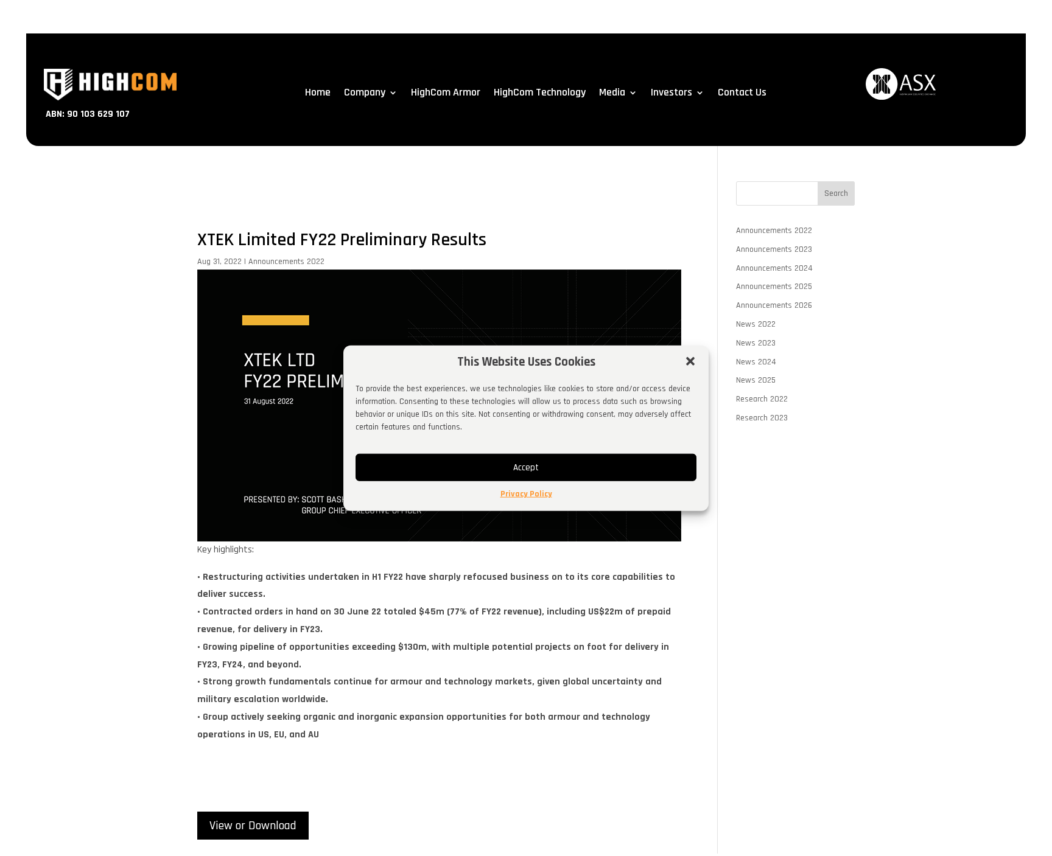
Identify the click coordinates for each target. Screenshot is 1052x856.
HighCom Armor (445, 93)
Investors (671, 93)
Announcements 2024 (774, 268)
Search (836, 193)
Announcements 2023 (774, 249)
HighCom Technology (540, 93)
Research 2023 (762, 417)
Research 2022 (762, 399)
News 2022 (756, 324)
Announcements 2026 (774, 305)
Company (364, 93)
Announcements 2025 (774, 286)
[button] (690, 361)
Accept (526, 467)
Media (612, 93)
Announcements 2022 (286, 261)
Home (318, 93)
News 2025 (756, 380)
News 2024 (756, 362)
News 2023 (756, 343)
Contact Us (742, 93)
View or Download (252, 825)
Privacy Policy (526, 494)
